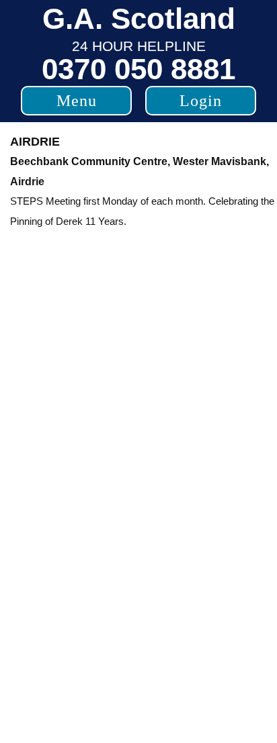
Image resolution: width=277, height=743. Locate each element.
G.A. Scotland (138, 18)
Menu (76, 100)
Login (201, 100)
